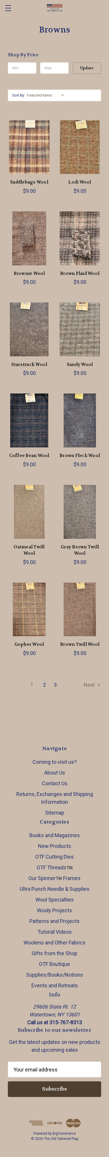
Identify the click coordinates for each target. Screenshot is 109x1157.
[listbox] (47, 95)
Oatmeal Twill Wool (29, 550)
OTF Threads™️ (55, 867)
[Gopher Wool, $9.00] (29, 609)
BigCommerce (64, 1133)
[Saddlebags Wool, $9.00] (29, 147)
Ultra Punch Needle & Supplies (55, 889)
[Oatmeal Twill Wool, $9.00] (29, 512)
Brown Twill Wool (79, 644)
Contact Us (54, 783)
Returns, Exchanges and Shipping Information (54, 798)
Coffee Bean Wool (29, 455)
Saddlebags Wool (29, 182)
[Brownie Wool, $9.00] (29, 238)
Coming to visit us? (55, 762)
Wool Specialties (54, 900)
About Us (54, 773)
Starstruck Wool (29, 364)
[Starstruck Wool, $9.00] (29, 329)
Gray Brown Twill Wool (80, 550)
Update (87, 68)
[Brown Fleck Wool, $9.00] (79, 420)
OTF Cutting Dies (54, 857)
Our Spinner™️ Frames (54, 878)
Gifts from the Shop (54, 953)
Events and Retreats (54, 985)
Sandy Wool (80, 364)
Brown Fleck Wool (80, 455)
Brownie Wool (29, 273)
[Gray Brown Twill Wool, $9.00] (79, 512)
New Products (54, 846)
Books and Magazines (54, 835)
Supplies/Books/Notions (54, 975)
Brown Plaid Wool (79, 273)
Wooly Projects (54, 910)
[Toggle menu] (8, 8)
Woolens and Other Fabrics (54, 943)
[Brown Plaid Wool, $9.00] (79, 238)
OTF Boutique (54, 964)
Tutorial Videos (54, 932)
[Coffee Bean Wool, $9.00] (29, 420)
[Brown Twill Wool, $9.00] (79, 609)
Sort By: (18, 95)
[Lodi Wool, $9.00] (79, 147)
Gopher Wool (29, 644)
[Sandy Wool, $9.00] (79, 329)
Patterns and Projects (54, 921)
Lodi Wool (79, 182)
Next (90, 685)
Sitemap (54, 813)
